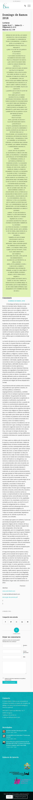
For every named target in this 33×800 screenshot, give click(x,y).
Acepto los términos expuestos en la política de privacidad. (15, 679)
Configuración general (20, 797)
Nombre (25, 646)
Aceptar (9, 797)
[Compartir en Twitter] (11, 622)
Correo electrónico (25, 652)
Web (24, 657)
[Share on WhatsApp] (16, 622)
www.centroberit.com (8, 591)
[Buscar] (24, 5)
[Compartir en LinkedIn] (22, 622)
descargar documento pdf (10, 597)
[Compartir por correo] (27, 622)
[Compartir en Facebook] (5, 622)
